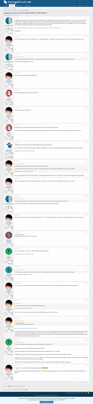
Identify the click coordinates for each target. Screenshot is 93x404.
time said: (18, 303)
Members (27, 5)
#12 (88, 215)
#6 (88, 107)
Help (82, 393)
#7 (88, 125)
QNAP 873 (43, 217)
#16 (88, 283)
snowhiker (9, 240)
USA (12, 50)
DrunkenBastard (8, 15)
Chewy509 (9, 150)
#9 (88, 161)
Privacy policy (77, 393)
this (57, 175)
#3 (88, 54)
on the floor (10, 33)
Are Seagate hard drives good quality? (24, 254)
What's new (19, 5)
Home (6, 5)
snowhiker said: (19, 320)
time (8, 256)
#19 (88, 339)
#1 (88, 17)
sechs (8, 98)
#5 (88, 90)
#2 (88, 36)
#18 (88, 317)
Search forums (12, 8)
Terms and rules (69, 393)
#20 (88, 365)
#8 (88, 142)
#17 (88, 300)
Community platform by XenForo (46, 395)
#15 (88, 267)
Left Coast (11, 104)
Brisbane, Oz (10, 263)
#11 (88, 196)
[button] (23, 5)
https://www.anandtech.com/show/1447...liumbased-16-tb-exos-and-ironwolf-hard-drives (37, 27)
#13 (88, 232)
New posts (6, 8)
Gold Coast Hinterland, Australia (9, 157)
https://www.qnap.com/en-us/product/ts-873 (26, 328)
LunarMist (9, 44)
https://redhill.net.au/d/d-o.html (27, 151)
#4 (88, 73)
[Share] (86, 18)
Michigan (11, 279)
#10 (88, 178)
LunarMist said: (19, 56)
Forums (12, 5)
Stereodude (9, 274)
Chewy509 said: (19, 163)
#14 (88, 248)
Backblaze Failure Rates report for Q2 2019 (28, 357)
